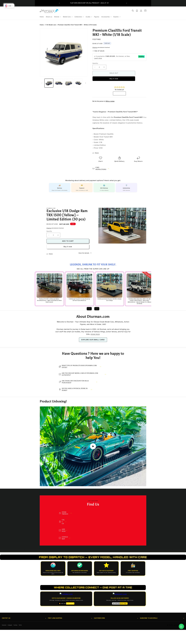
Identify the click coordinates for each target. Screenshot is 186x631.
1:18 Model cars (50, 25)
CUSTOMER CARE (116, 618)
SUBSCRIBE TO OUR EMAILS (162, 618)
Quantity (95, 63)
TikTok (20, 625)
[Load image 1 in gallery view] (48, 83)
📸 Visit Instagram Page (119, 603)
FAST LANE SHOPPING (70, 618)
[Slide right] (85, 83)
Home (42, 25)
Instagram (10, 625)
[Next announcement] (126, 3)
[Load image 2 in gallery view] (58, 83)
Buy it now (114, 79)
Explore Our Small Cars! (93, 340)
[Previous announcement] (59, 3)
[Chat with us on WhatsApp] (181, 626)
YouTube (15, 625)
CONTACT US (24, 618)
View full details (83, 253)
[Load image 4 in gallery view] (78, 83)
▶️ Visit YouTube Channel (66, 603)
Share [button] (97, 153)
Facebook (4, 625)
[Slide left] (42, 83)
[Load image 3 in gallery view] (68, 83)
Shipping (95, 47)
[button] (57, 17)
